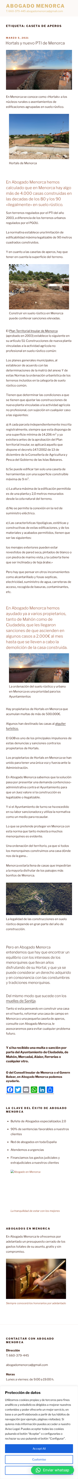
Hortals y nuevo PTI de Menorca (35, 43)
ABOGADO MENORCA (35, 6)
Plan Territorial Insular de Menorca (33, 331)
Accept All (39, 1448)
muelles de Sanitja (21, 1001)
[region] (39, 1432)
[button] (52, 1470)
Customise (39, 1459)
